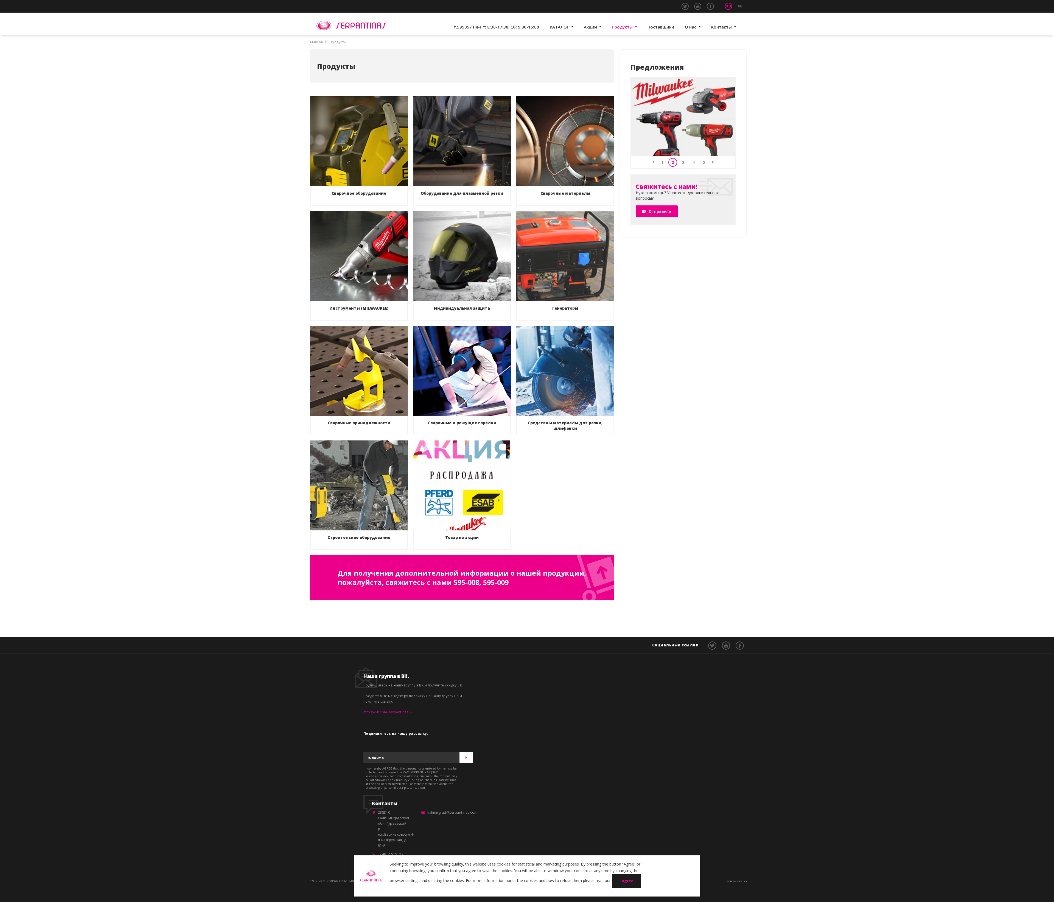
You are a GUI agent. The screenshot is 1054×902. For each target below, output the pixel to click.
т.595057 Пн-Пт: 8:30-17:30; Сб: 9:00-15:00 (496, 27)
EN (740, 6)
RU (728, 6)
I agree (626, 880)
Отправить (660, 211)
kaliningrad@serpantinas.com (452, 812)
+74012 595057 (391, 854)
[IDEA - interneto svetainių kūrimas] (737, 880)
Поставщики (660, 27)
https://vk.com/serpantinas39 (388, 712)
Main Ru (316, 42)
